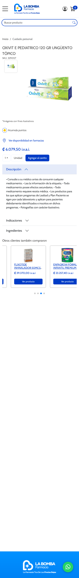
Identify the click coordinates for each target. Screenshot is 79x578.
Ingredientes (14, 230)
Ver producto (20, 281)
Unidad (18, 158)
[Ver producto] (20, 255)
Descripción (13, 169)
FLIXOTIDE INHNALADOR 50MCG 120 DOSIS (19, 268)
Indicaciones (14, 220)
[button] (35, 293)
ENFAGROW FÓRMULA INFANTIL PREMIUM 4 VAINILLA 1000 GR (58, 268)
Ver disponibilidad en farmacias (26, 140)
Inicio (5, 39)
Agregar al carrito (37, 158)
